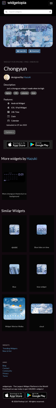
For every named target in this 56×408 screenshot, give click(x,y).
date (33, 93)
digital (8, 93)
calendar (24, 93)
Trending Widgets (10, 348)
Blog (4, 366)
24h (15, 93)
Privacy (5, 373)
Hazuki (27, 77)
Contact (6, 368)
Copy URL (22, 51)
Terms (5, 376)
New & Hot (7, 351)
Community (7, 371)
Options (9, 132)
